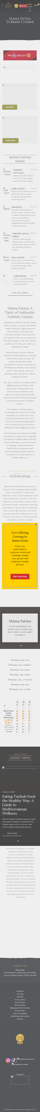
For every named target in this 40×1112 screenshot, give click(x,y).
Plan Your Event (20, 576)
